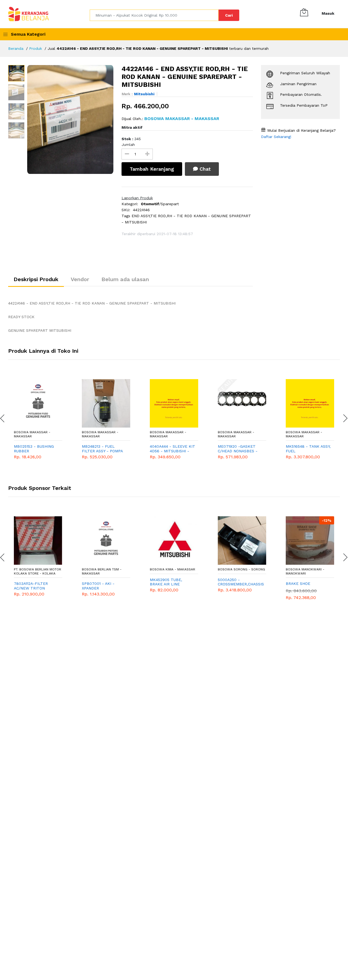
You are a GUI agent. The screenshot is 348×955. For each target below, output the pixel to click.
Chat (204, 169)
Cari (229, 15)
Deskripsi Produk (36, 279)
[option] (70, 119)
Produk (35, 48)
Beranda (15, 48)
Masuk (328, 13)
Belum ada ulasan (125, 279)
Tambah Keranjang (152, 169)
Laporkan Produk (137, 198)
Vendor (80, 279)
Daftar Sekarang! (276, 136)
